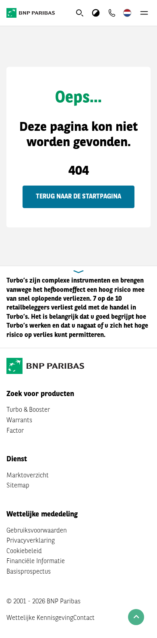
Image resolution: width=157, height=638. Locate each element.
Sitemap (17, 486)
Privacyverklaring (30, 541)
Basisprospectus (28, 572)
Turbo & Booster (28, 410)
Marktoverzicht (27, 476)
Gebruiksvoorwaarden (36, 531)
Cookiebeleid (24, 551)
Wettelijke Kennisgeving (39, 618)
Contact (84, 618)
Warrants (19, 420)
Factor (15, 431)
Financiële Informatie (35, 561)
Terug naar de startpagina (78, 197)
